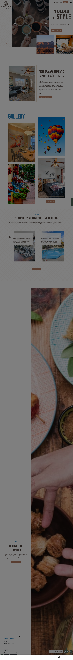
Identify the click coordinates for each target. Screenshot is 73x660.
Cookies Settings (56, 657)
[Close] (71, 657)
